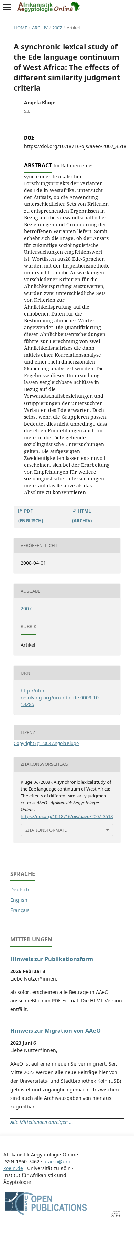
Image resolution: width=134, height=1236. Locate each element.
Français (20, 910)
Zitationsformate (46, 830)
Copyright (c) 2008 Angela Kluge (46, 743)
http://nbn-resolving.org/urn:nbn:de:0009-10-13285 (60, 697)
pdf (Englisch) (30, 516)
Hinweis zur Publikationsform (51, 959)
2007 (57, 28)
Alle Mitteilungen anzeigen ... (41, 1122)
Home (20, 28)
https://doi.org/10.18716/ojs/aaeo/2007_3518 (75, 146)
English (18, 899)
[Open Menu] (7, 7)
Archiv (40, 28)
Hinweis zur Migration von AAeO (55, 1030)
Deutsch (19, 889)
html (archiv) (82, 516)
